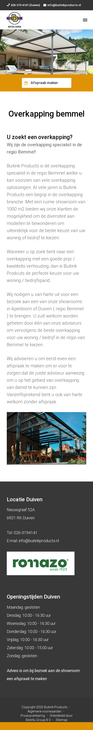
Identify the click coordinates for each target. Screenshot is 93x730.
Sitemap (61, 720)
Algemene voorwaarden (44, 711)
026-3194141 (25, 532)
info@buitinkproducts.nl (64, 5)
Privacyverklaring (33, 715)
